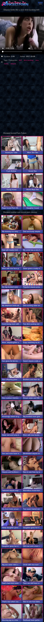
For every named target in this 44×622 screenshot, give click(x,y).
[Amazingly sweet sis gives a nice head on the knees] (11, 407)
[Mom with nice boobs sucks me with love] (32, 426)
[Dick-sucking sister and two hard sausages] (32, 296)
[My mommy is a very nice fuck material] (11, 222)
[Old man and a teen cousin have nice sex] (32, 537)
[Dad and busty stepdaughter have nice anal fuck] (32, 222)
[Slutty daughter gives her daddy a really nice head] (11, 518)
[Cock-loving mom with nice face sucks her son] (11, 315)
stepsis (13, 64)
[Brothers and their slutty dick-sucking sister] (32, 370)
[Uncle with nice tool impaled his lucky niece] (32, 556)
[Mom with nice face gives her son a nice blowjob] (11, 259)
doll (20, 60)
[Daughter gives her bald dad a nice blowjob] (32, 518)
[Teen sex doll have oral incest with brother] (32, 574)
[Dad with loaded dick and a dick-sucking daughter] (11, 241)
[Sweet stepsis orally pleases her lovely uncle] (32, 352)
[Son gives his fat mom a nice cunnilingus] (11, 352)
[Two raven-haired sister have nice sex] (32, 500)
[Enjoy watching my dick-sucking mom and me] (32, 333)
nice (37, 60)
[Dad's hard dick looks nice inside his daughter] (11, 574)
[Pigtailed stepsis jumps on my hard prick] (32, 278)
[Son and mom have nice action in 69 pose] (11, 444)
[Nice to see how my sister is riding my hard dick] (32, 463)
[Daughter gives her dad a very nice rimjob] (11, 537)
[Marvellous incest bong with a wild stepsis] (32, 481)
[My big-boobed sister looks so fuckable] (11, 278)
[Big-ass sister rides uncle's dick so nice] (11, 556)
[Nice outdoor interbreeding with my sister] (11, 389)
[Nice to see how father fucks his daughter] (32, 593)
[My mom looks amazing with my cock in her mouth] (11, 500)
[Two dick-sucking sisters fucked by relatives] (32, 315)
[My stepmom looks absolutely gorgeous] (11, 296)
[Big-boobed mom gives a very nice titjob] (32, 407)
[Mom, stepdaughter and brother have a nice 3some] (11, 333)
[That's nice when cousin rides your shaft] (11, 593)
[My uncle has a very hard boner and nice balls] (32, 241)
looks (6, 64)
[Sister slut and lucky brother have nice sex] (11, 426)
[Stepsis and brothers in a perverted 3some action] (11, 463)
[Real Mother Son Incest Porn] (14, 3)
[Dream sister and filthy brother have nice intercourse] (32, 389)
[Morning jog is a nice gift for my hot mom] (11, 611)
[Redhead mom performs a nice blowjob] (32, 611)
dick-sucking (28, 60)
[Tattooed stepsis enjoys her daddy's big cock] (11, 481)
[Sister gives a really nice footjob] (32, 259)
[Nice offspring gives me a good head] (11, 370)
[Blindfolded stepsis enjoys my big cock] (32, 444)
